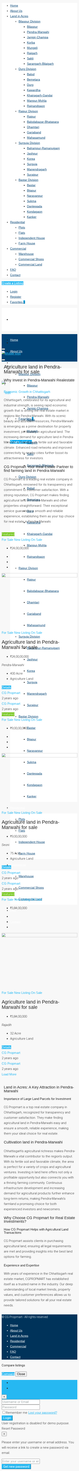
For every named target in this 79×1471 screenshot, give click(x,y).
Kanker (31, 217)
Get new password (16, 1466)
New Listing (22, 539)
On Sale (36, 539)
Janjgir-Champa (37, 37)
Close (21, 1374)
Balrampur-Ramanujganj (43, 148)
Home (14, 5)
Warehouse (26, 253)
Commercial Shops (31, 259)
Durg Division (27, 69)
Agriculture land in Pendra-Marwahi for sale (30, 644)
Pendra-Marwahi (38, 32)
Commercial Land (30, 264)
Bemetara (33, 79)
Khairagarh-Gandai (39, 95)
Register (15, 296)
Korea (31, 158)
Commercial (18, 248)
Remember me (17, 1413)
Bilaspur (32, 26)
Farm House (27, 243)
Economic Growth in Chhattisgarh (27, 391)
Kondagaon (34, 211)
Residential (17, 222)
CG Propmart (11, 693)
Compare (8, 1374)
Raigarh (32, 53)
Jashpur (32, 153)
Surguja (32, 164)
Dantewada (34, 206)
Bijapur (31, 190)
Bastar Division (28, 180)
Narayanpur (35, 195)
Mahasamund (36, 137)
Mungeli (32, 47)
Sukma (31, 201)
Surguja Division (29, 143)
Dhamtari (33, 127)
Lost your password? (42, 1412)
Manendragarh (37, 169)
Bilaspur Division (29, 21)
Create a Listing (12, 283)
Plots (22, 227)
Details (6, 687)
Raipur (31, 116)
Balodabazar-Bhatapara (43, 121)
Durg (30, 84)
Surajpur (32, 174)
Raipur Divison (28, 111)
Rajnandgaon (36, 106)
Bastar (31, 185)
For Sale (8, 539)
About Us (16, 10)
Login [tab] (13, 1382)
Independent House (32, 238)
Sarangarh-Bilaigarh (40, 63)
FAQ (13, 269)
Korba (31, 42)
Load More (9, 1074)
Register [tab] (16, 1388)
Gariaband (34, 132)
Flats (22, 232)
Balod (31, 74)
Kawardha (33, 90)
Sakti (30, 58)
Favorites (17, 302)
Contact (15, 275)
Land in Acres (19, 16)
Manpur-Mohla (37, 100)
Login (13, 291)
